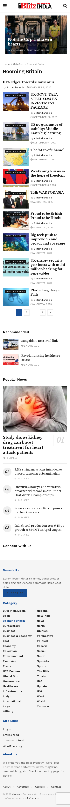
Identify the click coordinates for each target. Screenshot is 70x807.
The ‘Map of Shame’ (47, 150)
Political (42, 640)
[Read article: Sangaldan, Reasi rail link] (10, 344)
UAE (39, 681)
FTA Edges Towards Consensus (28, 82)
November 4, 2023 (40, 87)
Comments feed (13, 740)
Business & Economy (17, 635)
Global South (12, 676)
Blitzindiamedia (17, 50)
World (41, 701)
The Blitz (43, 671)
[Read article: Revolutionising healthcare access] (10, 359)
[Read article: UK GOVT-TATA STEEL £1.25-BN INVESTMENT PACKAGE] (16, 101)
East (6, 640)
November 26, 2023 (39, 50)
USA (40, 691)
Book (6, 615)
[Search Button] (65, 6)
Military (8, 711)
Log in (7, 729)
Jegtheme (32, 798)
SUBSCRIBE (15, 593)
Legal (7, 706)
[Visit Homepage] (35, 6)
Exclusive (9, 661)
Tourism (42, 676)
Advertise (23, 786)
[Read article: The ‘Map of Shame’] (16, 157)
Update (42, 686)
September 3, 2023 (44, 185)
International (12, 701)
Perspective (45, 635)
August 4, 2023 (42, 304)
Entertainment (13, 656)
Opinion (42, 630)
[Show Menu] (5, 6)
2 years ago (31, 345)
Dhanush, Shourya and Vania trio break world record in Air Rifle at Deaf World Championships (38, 491)
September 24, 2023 (44, 117)
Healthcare (10, 686)
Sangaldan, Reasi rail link (39, 341)
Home (6, 64)
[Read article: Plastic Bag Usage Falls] (16, 297)
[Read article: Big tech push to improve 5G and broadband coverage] (16, 242)
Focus (7, 666)
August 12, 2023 (42, 253)
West (40, 696)
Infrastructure (12, 691)
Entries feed (11, 734)
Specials (43, 661)
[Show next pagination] (50, 312)
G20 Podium (11, 671)
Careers (40, 786)
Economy (9, 645)
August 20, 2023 (42, 227)
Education (10, 650)
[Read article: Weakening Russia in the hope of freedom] (16, 178)
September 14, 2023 (44, 142)
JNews (16, 794)
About (6, 786)
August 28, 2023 (42, 202)
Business (9, 630)
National (42, 610)
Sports (41, 666)
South (41, 656)
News (41, 620)
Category (18, 64)
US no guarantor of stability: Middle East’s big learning (46, 129)
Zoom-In (43, 706)
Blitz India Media (15, 95)
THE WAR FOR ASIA (47, 192)
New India (43, 615)
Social (41, 650)
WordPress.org (12, 746)
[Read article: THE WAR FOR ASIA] (16, 199)
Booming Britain (18, 34)
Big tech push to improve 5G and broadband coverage (48, 239)
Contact (56, 786)
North (41, 625)
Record (42, 645)
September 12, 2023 (44, 159)
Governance (11, 681)
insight (7, 696)
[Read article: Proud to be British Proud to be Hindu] (16, 220)
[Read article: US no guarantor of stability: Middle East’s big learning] (16, 131)
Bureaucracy (11, 625)
